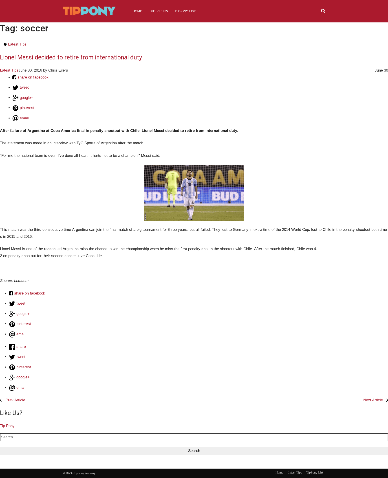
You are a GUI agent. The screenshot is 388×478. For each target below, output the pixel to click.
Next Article (373, 400)
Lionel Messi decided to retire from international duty (71, 57)
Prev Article (14, 400)
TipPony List (185, 11)
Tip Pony (7, 426)
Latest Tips (158, 11)
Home (137, 11)
